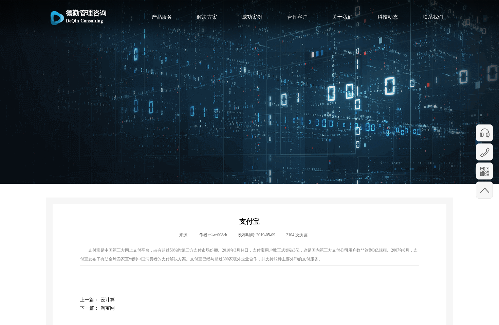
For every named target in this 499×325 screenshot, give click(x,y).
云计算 (97, 299)
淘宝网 (97, 308)
